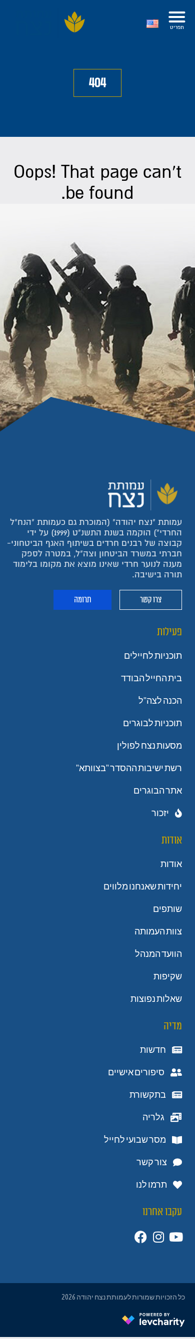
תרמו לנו (151, 1185)
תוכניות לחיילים (153, 656)
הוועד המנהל (158, 954)
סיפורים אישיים (136, 1072)
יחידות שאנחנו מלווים (143, 887)
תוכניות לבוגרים (152, 723)
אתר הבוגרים (158, 791)
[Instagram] (158, 1237)
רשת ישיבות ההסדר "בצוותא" (129, 768)
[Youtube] (176, 1237)
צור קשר (151, 1162)
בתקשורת (148, 1095)
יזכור (160, 813)
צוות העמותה (158, 931)
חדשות (153, 1050)
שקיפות (168, 976)
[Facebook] (140, 1237)
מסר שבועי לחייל (135, 1140)
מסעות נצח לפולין (149, 746)
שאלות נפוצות (156, 999)
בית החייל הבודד (151, 678)
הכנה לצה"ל (160, 701)
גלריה (153, 1117)
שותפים (167, 909)
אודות (171, 864)
